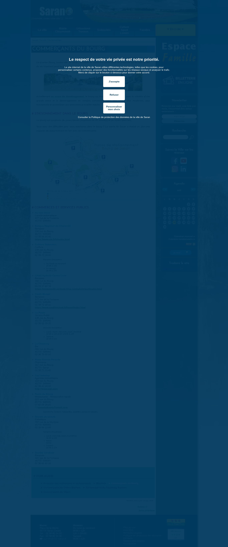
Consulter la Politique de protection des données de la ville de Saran (114, 117)
